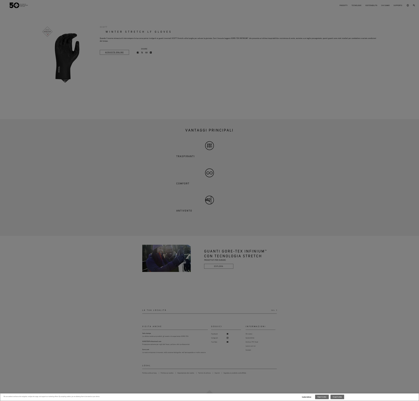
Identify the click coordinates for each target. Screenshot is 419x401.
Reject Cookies (322, 397)
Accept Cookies (337, 397)
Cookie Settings (306, 397)
